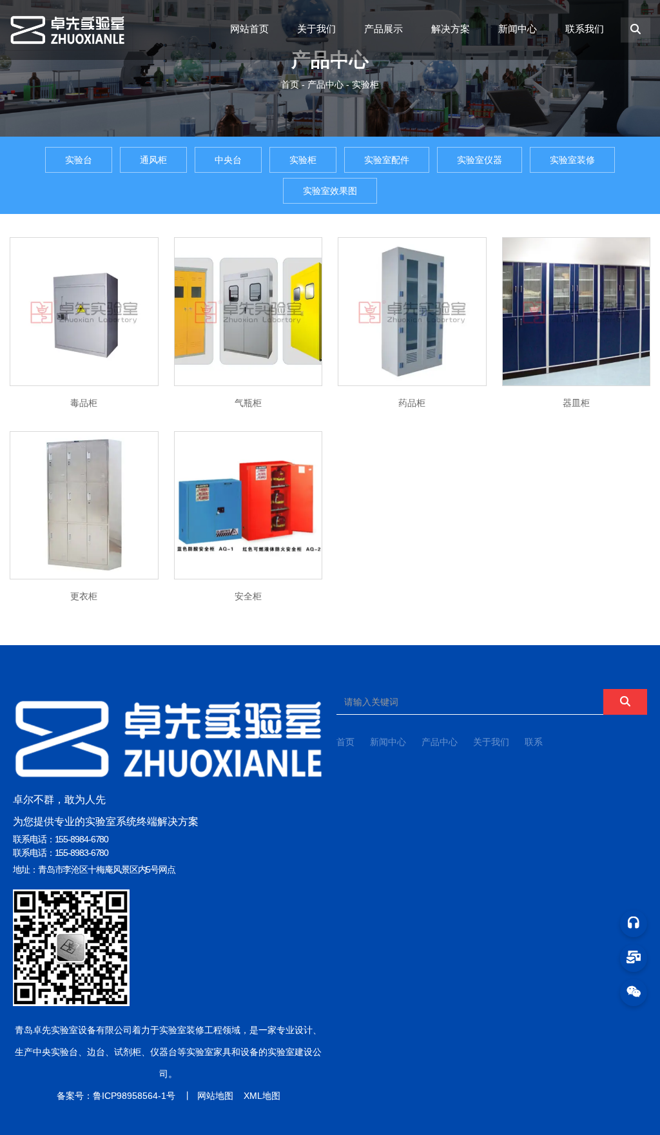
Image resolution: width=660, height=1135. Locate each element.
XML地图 (262, 1096)
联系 (534, 742)
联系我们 (584, 28)
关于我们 (316, 28)
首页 (291, 84)
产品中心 (325, 84)
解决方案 (450, 28)
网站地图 (215, 1096)
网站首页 (249, 28)
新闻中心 (517, 28)
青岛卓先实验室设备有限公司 (73, 1030)
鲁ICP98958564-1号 (134, 1096)
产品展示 (383, 28)
